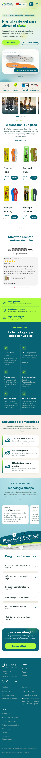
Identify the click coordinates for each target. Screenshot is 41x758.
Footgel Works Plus (22, 276)
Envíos (4, 733)
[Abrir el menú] (37, 4)
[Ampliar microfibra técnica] (14, 535)
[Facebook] (7, 681)
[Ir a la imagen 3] (18, 76)
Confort (25, 675)
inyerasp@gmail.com (29, 695)
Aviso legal (6, 714)
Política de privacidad (10, 717)
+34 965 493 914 (28, 691)
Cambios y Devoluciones (7, 738)
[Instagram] (3, 681)
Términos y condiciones (10, 729)
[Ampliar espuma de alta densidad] (9, 546)
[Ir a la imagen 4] (21, 76)
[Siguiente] (24, 228)
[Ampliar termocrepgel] (21, 548)
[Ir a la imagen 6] (26, 76)
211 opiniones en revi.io (20, 254)
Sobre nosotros (8, 695)
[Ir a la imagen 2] (16, 76)
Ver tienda (11, 42)
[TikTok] (11, 681)
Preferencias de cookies (10, 725)
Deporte (25, 669)
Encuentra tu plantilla (30, 42)
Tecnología (6, 691)
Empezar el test (19, 646)
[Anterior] (17, 228)
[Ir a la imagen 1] (14, 76)
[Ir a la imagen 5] (24, 76)
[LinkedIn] (15, 681)
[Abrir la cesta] (31, 4)
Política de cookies (9, 721)
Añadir (14, 178)
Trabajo (24, 672)
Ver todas (19, 140)
